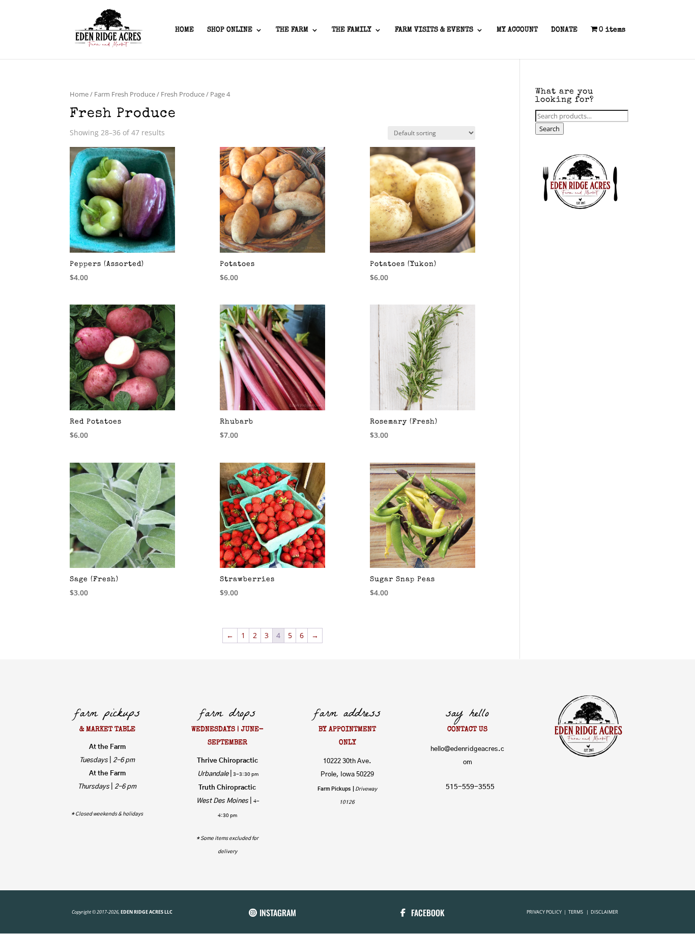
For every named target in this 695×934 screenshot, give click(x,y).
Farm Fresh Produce (124, 94)
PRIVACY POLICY (545, 912)
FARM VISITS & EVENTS (434, 30)
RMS (579, 912)
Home (79, 94)
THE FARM (292, 30)
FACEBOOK (428, 913)
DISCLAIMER (604, 912)
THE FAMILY (351, 30)
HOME (184, 30)
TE (570, 912)
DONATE (564, 30)
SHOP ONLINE (229, 30)
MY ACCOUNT (517, 30)
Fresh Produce (183, 94)
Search (549, 128)
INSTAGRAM (277, 913)
